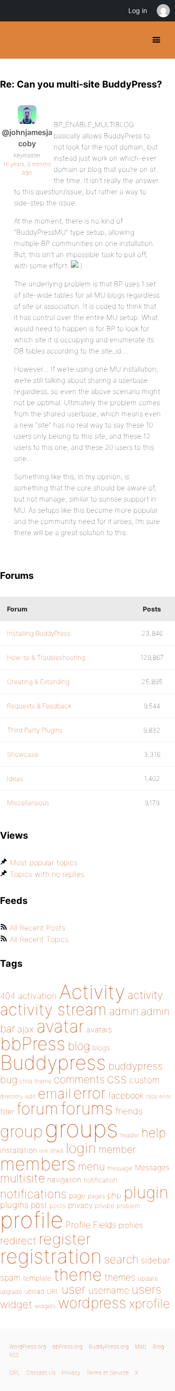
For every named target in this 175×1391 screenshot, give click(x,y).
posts (57, 1205)
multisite (22, 1178)
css (117, 1078)
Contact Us (41, 1372)
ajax (25, 1029)
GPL (14, 1372)
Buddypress (53, 1062)
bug (8, 1079)
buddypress (135, 1066)
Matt (141, 1346)
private (104, 1205)
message (120, 1168)
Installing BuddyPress (38, 633)
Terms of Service (107, 1372)
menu (91, 1166)
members (38, 1163)
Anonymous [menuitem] (163, 10)
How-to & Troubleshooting (46, 657)
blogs (101, 1047)
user (74, 1289)
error (89, 1093)
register (65, 1239)
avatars (99, 1029)
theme (78, 1274)
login (81, 1148)
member (117, 1149)
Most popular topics (43, 862)
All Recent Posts (37, 927)
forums (87, 1108)
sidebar (155, 1260)
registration (51, 1256)
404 (7, 996)
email (54, 1093)
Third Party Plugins (35, 730)
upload (34, 1291)
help (153, 1132)
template (37, 1278)
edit (30, 1096)
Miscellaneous (28, 803)
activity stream (53, 1009)
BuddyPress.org (15, 40)
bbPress (32, 1043)
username (108, 1290)
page (77, 1195)
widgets (45, 1306)
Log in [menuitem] (137, 10)
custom (144, 1080)
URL (53, 1291)
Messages (152, 1167)
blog (79, 1046)
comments (79, 1079)
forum (37, 1108)
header (129, 1135)
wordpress (92, 1303)
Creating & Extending (38, 681)
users (146, 1289)
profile (31, 1220)
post (39, 1205)
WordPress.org (27, 1346)
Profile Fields (90, 1224)
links (56, 1150)
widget (16, 1304)
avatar (60, 1026)
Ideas (15, 778)
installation (18, 1150)
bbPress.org (67, 1346)
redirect (18, 1241)
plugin (146, 1192)
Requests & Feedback (39, 706)
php (114, 1195)
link (43, 1150)
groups (81, 1128)
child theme (35, 1081)
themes (120, 1277)
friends (128, 1111)
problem (128, 1205)
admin (124, 1011)
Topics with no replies (47, 874)
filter (7, 1111)
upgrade (11, 1291)
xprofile (149, 1303)
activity (145, 995)
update (148, 1278)
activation (37, 996)
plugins (14, 1204)
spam (10, 1277)
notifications (33, 1194)
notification (100, 1180)
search (121, 1259)
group (21, 1131)
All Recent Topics (39, 939)
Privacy (71, 1372)
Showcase (22, 754)
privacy (80, 1205)
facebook (126, 1095)
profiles (131, 1225)
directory (11, 1096)
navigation (64, 1179)
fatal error (158, 1096)
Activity (92, 992)
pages (96, 1196)
